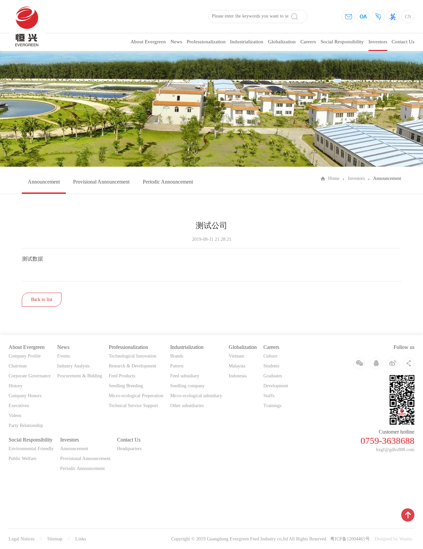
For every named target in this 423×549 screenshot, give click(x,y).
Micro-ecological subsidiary (196, 395)
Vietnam (236, 356)
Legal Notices (21, 538)
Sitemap (54, 538)
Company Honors (25, 395)
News (176, 41)
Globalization (282, 41)
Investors (377, 41)
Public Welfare (22, 458)
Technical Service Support (133, 405)
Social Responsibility (342, 41)
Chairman (18, 365)
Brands (176, 356)
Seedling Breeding (126, 385)
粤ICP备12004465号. (350, 538)
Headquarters (129, 448)
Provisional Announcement (101, 182)
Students (271, 365)
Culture (270, 356)
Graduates (272, 375)
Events (63, 356)
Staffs (268, 395)
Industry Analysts (73, 365)
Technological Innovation (132, 356)
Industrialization (246, 41)
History (15, 385)
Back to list (41, 299)
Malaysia (237, 365)
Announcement (44, 182)
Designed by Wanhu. (394, 538)
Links (80, 538)
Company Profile (25, 356)
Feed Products (122, 375)
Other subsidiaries (187, 405)
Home (333, 178)
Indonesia (238, 375)
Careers (308, 41)
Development (275, 385)
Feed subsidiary (184, 375)
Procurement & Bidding (79, 375)
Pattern (176, 365)
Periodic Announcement (168, 182)
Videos (15, 415)
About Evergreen (148, 41)
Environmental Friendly (31, 448)
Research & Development (132, 365)
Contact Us (403, 41)
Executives (19, 405)
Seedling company (187, 385)
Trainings (272, 405)
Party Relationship (26, 425)
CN (408, 16)
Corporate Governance (30, 375)
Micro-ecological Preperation (136, 395)
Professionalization (206, 41)
